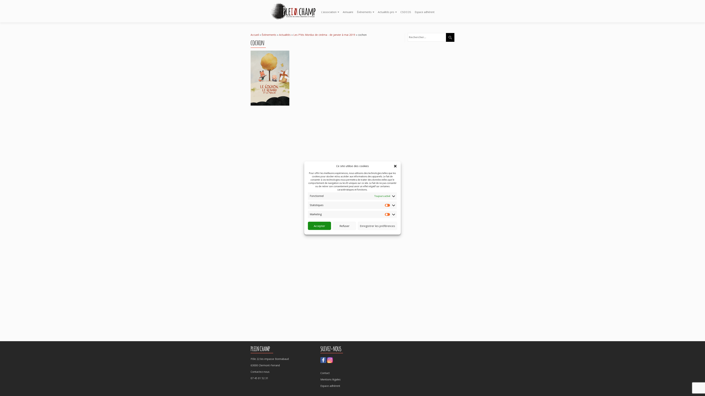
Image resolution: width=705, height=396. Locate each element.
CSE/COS (405, 12)
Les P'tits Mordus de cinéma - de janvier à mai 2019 (324, 34)
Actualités (285, 34)
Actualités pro (386, 12)
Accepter (319, 226)
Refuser (344, 226)
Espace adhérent (425, 12)
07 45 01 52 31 (259, 378)
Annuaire (348, 12)
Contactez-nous (260, 371)
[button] (395, 166)
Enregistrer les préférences (377, 226)
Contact (325, 373)
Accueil (255, 34)
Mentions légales (330, 379)
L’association (329, 12)
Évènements (364, 12)
